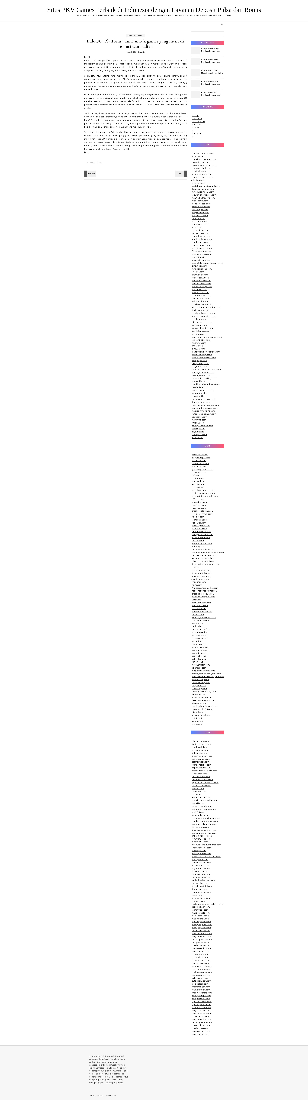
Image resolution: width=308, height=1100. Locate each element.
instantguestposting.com (204, 691)
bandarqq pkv (96, 1065)
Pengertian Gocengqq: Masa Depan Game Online (212, 71)
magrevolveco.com (201, 1010)
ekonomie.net (198, 694)
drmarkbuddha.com (201, 573)
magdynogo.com (200, 1034)
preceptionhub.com (201, 168)
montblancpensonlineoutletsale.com (210, 552)
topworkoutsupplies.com (204, 195)
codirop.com (198, 478)
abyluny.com (198, 432)
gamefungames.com (202, 248)
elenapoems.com (200, 859)
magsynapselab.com (201, 928)
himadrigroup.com (201, 526)
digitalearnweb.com (201, 744)
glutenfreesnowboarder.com (206, 352)
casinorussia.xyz (199, 644)
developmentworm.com (203, 700)
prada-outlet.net (200, 455)
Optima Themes (110, 1095)
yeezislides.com (199, 171)
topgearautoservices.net (203, 399)
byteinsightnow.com (201, 1004)
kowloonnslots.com (201, 538)
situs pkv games (112, 1074)
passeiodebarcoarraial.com (204, 771)
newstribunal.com (200, 162)
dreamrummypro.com (202, 756)
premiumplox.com (200, 620)
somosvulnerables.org (202, 328)
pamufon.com (198, 334)
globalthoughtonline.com (204, 800)
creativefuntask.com (201, 254)
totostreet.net (198, 218)
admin (142, 52)
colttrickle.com (199, 460)
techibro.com (198, 540)
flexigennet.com (199, 889)
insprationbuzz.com (201, 768)
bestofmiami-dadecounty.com (206, 186)
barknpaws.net (199, 791)
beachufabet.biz (199, 387)
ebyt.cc (195, 567)
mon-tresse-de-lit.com (202, 390)
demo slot (196, 124)
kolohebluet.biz (199, 632)
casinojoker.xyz (199, 656)
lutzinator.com (199, 343)
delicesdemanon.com (202, 611)
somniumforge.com (201, 839)
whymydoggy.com (200, 741)
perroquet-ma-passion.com (205, 408)
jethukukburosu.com (202, 836)
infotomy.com (198, 901)
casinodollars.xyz (200, 653)
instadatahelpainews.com (204, 414)
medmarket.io (198, 895)
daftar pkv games (114, 1083)
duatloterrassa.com (201, 331)
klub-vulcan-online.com (203, 316)
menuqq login (96, 1056)
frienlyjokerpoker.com (202, 535)
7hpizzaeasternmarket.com (205, 588)
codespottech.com (201, 907)
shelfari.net (197, 641)
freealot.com (198, 272)
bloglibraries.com (200, 842)
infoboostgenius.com (202, 972)
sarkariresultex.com (201, 785)
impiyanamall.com (200, 213)
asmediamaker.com (201, 797)
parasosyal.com (199, 851)
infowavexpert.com (201, 960)
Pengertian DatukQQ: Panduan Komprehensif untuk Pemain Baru (211, 61)
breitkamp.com (199, 319)
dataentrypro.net (200, 753)
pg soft (114, 1068)
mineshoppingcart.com (203, 192)
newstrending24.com (202, 709)
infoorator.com (199, 582)
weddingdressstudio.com (204, 617)
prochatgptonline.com (202, 511)
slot (100, 163)
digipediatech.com (200, 916)
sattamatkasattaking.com (204, 378)
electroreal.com (199, 183)
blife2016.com (198, 349)
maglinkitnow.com (200, 919)
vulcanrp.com (198, 546)
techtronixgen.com (201, 930)
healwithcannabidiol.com (204, 358)
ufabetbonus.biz (200, 712)
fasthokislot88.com (201, 295)
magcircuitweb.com (201, 936)
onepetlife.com (199, 381)
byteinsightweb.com (201, 922)
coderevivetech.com (201, 1007)
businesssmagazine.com (203, 493)
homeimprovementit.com (204, 159)
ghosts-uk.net (198, 481)
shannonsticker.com (201, 765)
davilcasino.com (199, 221)
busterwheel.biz (199, 638)
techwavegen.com (201, 975)
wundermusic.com (201, 245)
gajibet (101, 1083)
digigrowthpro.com (201, 458)
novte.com (197, 585)
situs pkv (196, 127)
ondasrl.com (197, 346)
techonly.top (198, 487)
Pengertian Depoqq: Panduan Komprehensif (211, 93)
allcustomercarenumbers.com (206, 307)
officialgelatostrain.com (203, 372)
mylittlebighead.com (202, 269)
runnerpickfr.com (200, 464)
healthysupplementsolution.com (208, 904)
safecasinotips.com (200, 298)
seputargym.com (200, 210)
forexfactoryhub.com (202, 514)
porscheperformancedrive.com (207, 337)
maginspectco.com (201, 1031)
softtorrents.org (199, 325)
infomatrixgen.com (201, 987)
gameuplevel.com (200, 233)
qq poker (112, 1062)
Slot (141, 35)
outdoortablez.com (201, 898)
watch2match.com (201, 665)
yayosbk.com (198, 623)
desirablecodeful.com (202, 886)
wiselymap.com (199, 508)
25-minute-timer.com (202, 251)
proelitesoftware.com (202, 304)
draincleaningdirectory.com (205, 830)
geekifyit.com (198, 812)
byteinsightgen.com (201, 981)
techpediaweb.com (201, 942)
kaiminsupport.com (201, 759)
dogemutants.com (201, 868)
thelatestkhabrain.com (202, 780)
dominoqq (197, 133)
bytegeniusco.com (200, 963)
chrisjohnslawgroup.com (203, 313)
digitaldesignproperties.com (205, 782)
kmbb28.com (198, 423)
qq (193, 130)
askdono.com (198, 484)
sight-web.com (199, 523)
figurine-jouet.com (201, 402)
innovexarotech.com (201, 1013)
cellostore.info (198, 794)
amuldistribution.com (202, 239)
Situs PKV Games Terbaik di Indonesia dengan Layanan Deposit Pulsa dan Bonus (154, 9)
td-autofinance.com (201, 532)
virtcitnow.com (199, 505)
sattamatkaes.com (200, 815)
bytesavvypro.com (200, 978)
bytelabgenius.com (201, 945)
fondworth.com (199, 774)
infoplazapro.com (200, 954)
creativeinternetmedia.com (205, 496)
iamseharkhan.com (201, 777)
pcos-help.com (199, 472)
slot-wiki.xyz (197, 662)
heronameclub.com (201, 892)
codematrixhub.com (201, 966)
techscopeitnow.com (202, 1022)
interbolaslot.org (200, 747)
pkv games (91, 163)
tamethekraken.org (201, 340)
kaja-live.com (198, 517)
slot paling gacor (102, 1080)
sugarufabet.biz (199, 393)
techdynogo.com (200, 910)
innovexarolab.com (201, 990)
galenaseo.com (199, 668)
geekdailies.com (199, 417)
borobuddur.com (200, 242)
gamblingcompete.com (203, 490)
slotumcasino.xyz (200, 647)
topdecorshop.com (201, 683)
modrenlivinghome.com (203, 411)
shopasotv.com (199, 685)
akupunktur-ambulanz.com (205, 558)
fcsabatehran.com (200, 865)
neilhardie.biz (198, 626)
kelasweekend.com (201, 715)
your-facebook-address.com (205, 405)
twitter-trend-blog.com (203, 549)
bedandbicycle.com (201, 281)
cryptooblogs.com (200, 230)
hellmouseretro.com (202, 862)
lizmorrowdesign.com (202, 355)
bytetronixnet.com (201, 1025)
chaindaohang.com (201, 570)
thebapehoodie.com (201, 848)
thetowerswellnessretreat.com (206, 369)
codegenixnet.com (201, 999)
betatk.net (197, 718)
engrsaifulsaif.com (200, 257)
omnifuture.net (199, 466)
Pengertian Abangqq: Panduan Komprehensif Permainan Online (211, 50)
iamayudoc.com (199, 266)
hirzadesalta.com (200, 201)
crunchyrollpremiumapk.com (206, 818)
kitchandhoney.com (201, 603)
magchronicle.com (201, 913)
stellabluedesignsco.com (203, 880)
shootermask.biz (199, 635)
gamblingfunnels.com (202, 469)
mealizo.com (198, 788)
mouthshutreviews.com (203, 198)
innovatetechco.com (201, 948)
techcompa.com (199, 520)
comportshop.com (200, 680)
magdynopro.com (200, 951)
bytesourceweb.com (202, 1001)
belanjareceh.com (200, 762)
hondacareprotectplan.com (205, 821)
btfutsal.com (198, 475)
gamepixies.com (199, 289)
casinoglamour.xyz (201, 650)
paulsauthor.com (200, 883)
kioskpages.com (199, 360)
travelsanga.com (199, 688)
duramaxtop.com (200, 871)
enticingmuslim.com (201, 854)
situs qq (195, 115)
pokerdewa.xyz (199, 659)
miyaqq (92, 1083)
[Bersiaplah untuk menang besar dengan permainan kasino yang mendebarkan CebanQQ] (89, 174)
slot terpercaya (107, 1059)
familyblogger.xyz (200, 310)
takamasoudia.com (201, 874)
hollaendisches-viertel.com (204, 591)
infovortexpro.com (200, 1016)
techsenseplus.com (201, 969)
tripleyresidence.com (202, 322)
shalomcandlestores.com (204, 809)
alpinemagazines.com (202, 543)
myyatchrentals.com (201, 806)
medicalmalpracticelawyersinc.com (208, 677)
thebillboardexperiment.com (206, 384)
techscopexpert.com (202, 939)
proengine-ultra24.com (203, 594)
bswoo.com (197, 724)
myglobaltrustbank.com (203, 671)
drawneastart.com (200, 292)
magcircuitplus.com (201, 1019)
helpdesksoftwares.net (203, 153)
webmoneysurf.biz (201, 629)
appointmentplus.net (202, 697)
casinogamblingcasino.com (204, 824)
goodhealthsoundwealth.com (206, 856)
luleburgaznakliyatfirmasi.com (206, 845)
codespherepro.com (201, 996)
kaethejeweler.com (201, 375)
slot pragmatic (198, 121)
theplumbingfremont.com (204, 706)
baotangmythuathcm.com (204, 833)
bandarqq (133, 35)
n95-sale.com (198, 499)
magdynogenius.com (202, 925)
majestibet (117, 1080)
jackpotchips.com (200, 301)
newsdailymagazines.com (204, 165)
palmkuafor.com (200, 750)
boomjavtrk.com (199, 435)
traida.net (196, 600)
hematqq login (102, 1068)
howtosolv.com (199, 609)
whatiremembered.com (203, 561)
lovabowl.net (198, 156)
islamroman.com (199, 529)
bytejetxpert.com (200, 1028)
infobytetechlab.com (202, 993)
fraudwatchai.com (200, 224)
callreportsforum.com (202, 426)
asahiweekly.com (200, 275)
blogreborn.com (199, 502)
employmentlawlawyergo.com (206, 674)
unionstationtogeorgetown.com (207, 263)
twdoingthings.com (201, 877)
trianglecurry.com (200, 363)
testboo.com (198, 614)
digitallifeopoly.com (201, 204)
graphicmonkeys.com (202, 286)
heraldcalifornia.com (201, 284)
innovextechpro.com (202, 933)
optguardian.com (200, 215)
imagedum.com (199, 366)
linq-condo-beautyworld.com (206, 564)
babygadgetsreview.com (203, 555)
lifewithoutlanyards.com (203, 597)
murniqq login (120, 1071)
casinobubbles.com (201, 207)
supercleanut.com (200, 278)
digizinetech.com (200, 984)
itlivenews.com (199, 703)
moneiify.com (198, 803)
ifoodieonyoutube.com (203, 189)
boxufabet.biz (198, 396)
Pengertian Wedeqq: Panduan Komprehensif (211, 82)
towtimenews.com (200, 827)
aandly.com (197, 721)
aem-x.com (197, 227)
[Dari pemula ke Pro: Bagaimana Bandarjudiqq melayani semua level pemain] (181, 174)
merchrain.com (199, 420)
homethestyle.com (201, 236)
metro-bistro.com (200, 606)
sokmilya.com (198, 429)
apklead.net (197, 438)
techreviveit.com (200, 957)
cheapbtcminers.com (202, 260)
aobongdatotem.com (202, 174)
